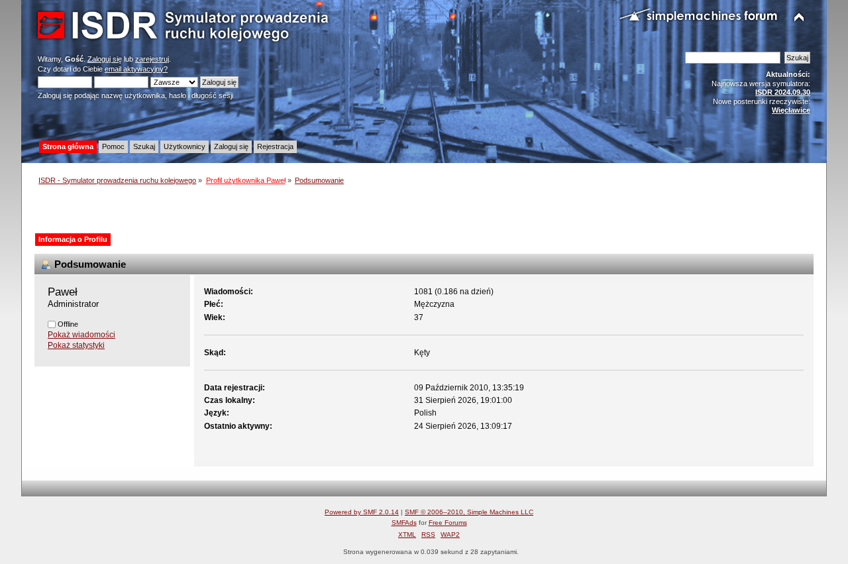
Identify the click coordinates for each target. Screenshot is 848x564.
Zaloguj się (104, 59)
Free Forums (448, 522)
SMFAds (404, 522)
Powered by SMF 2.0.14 (362, 512)
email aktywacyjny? (136, 69)
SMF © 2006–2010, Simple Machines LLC (469, 512)
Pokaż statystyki (76, 345)
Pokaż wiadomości (81, 334)
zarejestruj (152, 59)
